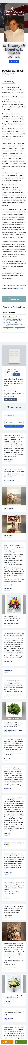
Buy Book (16, 375)
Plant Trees (19, 329)
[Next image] (25, 932)
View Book (7, 375)
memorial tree (21, 285)
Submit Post (14, 426)
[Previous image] (3, 932)
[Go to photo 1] (12, 939)
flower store (19, 288)
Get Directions (8, 329)
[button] (14, 496)
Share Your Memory (10, 399)
